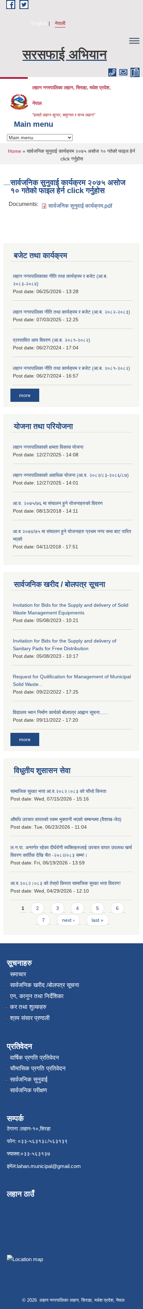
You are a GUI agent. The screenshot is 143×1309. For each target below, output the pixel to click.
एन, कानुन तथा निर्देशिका (37, 996)
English (39, 23)
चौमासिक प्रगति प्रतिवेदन (38, 1068)
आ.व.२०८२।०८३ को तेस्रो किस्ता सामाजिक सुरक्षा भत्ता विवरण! (65, 883)
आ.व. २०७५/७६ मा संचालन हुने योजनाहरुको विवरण (58, 503)
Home (14, 151)
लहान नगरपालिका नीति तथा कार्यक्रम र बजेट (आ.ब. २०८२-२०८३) (71, 312)
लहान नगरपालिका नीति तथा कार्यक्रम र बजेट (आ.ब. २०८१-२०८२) (71, 368)
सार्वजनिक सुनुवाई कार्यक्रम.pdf (80, 206)
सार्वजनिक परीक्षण (28, 1090)
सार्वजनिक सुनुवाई (29, 1079)
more (25, 395)
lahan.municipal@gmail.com (49, 1166)
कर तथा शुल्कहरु (28, 1007)
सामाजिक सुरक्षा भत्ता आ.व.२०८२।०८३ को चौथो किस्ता (58, 791)
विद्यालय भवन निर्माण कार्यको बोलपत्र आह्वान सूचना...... (60, 712)
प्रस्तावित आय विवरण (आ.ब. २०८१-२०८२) (51, 340)
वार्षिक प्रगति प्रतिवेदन (34, 1057)
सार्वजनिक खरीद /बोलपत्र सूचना (44, 985)
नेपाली (60, 23)
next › (68, 920)
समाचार (18, 974)
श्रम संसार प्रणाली (30, 1018)
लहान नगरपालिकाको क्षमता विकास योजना (48, 447)
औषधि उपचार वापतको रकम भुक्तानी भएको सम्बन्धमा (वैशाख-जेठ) (65, 819)
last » (97, 920)
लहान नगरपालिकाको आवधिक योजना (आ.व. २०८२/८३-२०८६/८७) (71, 475)
